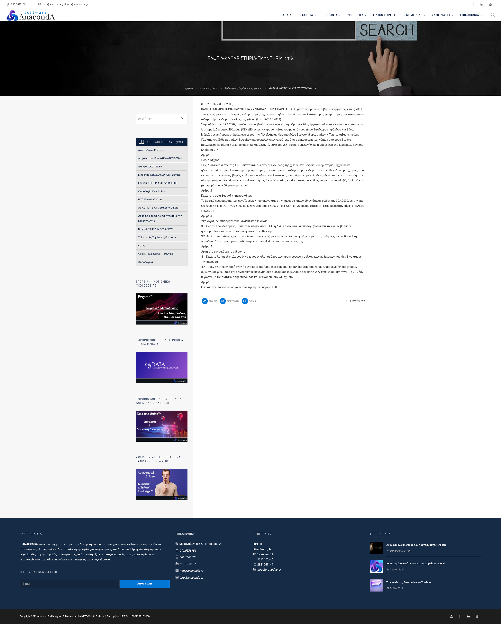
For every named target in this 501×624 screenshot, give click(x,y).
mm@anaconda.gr (191, 571)
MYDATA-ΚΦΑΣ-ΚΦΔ (150, 199)
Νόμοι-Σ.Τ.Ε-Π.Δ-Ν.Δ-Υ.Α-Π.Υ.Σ (155, 229)
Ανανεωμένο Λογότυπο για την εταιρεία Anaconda (416, 563)
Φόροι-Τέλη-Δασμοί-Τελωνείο (155, 253)
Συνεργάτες (441, 15)
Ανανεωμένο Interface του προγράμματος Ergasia (416, 544)
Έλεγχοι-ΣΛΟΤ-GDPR (150, 166)
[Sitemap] (451, 616)
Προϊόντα (330, 15)
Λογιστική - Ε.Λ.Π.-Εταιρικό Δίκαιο (158, 207)
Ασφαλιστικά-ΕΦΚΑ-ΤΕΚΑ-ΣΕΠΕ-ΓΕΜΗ (160, 158)
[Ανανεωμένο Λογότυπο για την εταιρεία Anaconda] (376, 566)
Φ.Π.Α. (141, 245)
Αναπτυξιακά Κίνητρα (151, 150)
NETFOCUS (88, 616)
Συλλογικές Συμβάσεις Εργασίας (243, 88)
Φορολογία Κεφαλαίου (151, 191)
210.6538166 (187, 550)
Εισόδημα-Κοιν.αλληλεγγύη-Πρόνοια (159, 174)
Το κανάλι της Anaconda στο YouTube (409, 582)
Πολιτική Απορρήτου (108, 616)
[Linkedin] (468, 616)
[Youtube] (477, 616)
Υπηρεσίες (355, 15)
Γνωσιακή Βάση (208, 88)
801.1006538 (187, 557)
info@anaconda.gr (191, 577)
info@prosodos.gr (269, 569)
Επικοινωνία (469, 15)
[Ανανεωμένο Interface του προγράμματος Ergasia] (376, 547)
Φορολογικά (145, 262)
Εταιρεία (306, 15)
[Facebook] (460, 616)
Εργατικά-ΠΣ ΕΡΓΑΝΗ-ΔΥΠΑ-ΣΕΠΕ (157, 183)
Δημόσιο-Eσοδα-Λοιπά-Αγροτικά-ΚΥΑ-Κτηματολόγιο (160, 218)
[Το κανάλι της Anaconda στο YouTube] (376, 585)
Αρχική (288, 15)
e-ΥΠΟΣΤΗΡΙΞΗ (384, 15)
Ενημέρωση (413, 15)
